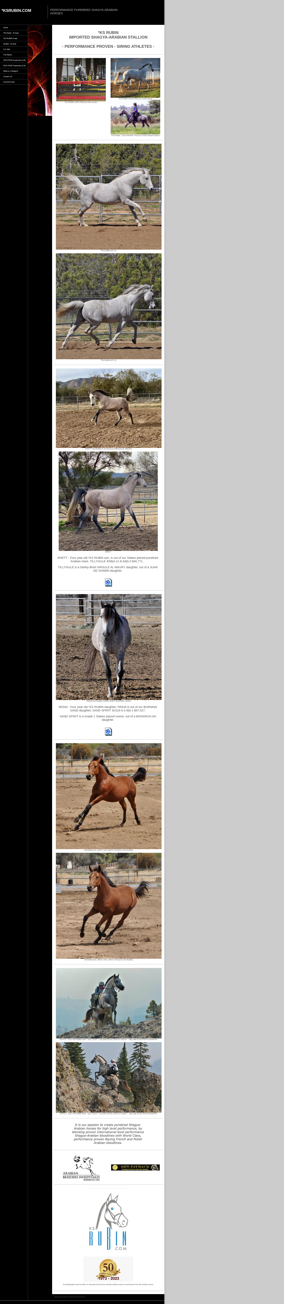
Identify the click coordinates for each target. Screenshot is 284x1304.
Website (58, 1297)
